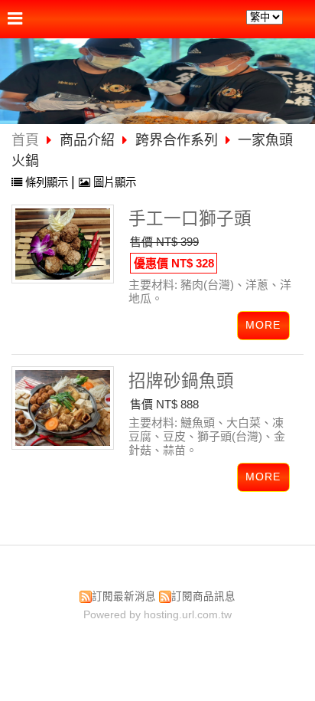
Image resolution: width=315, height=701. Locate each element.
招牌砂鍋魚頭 (181, 381)
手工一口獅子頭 (190, 218)
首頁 (25, 140)
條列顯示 (46, 182)
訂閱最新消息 (124, 596)
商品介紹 (89, 140)
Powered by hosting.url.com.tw (157, 615)
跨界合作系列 (176, 140)
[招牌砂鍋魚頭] (62, 408)
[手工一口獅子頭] (62, 244)
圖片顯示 (113, 182)
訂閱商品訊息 (203, 596)
